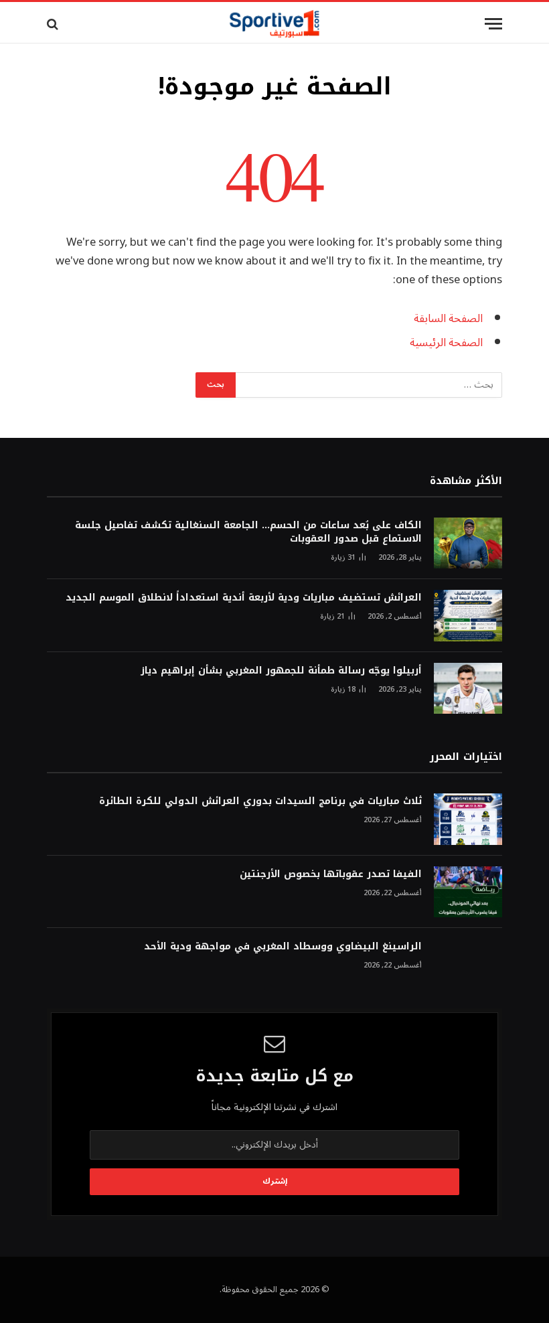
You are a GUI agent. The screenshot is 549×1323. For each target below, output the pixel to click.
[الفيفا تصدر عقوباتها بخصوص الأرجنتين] (468, 892)
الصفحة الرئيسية (446, 342)
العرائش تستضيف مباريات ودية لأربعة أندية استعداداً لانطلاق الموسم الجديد (244, 598)
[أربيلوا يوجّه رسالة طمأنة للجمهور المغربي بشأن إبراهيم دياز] (468, 688)
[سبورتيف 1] (275, 24)
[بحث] (54, 24)
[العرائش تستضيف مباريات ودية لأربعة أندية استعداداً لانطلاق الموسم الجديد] (468, 615)
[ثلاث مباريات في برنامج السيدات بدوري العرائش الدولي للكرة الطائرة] (468, 819)
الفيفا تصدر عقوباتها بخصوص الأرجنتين (331, 874)
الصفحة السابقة (448, 318)
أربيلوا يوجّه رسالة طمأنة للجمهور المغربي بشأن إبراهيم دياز (281, 671)
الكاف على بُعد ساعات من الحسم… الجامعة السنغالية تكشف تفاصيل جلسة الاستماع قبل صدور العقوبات (248, 532)
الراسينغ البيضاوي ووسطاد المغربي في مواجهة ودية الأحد (283, 946)
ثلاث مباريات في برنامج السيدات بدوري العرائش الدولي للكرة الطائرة (260, 801)
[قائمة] (493, 24)
